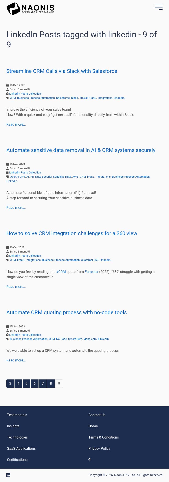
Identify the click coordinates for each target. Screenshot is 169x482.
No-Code (61, 339)
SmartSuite (75, 339)
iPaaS (92, 97)
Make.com (90, 339)
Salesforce (63, 97)
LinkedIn (119, 97)
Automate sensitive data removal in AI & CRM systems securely (80, 150)
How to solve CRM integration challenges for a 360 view (71, 233)
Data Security (43, 176)
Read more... (16, 124)
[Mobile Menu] (157, 7)
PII (32, 176)
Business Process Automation (36, 97)
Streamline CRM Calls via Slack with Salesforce (61, 71)
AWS (75, 176)
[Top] (105, 460)
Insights (13, 426)
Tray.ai (83, 97)
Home (93, 426)
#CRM (61, 272)
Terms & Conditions (103, 437)
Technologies (17, 437)
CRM (13, 97)
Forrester (91, 272)
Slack (74, 97)
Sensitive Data (62, 176)
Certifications (17, 460)
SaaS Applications (21, 448)
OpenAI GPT (17, 176)
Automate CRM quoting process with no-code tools (66, 312)
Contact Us (96, 415)
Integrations (104, 97)
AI (27, 176)
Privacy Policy (99, 448)
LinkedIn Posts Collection (25, 93)
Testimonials (17, 415)
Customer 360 (89, 260)
